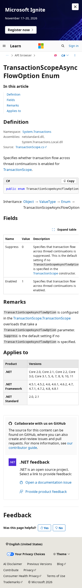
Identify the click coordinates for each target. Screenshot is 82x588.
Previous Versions (39, 564)
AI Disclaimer (12, 564)
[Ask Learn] (55, 55)
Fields (11, 100)
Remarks (13, 105)
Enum (65, 201)
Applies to (14, 111)
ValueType (47, 201)
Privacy (28, 570)
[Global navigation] (4, 46)
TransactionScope (17, 169)
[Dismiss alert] (75, 6)
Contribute (11, 570)
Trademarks (11, 582)
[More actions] (75, 55)
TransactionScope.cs (30, 147)
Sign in (74, 46)
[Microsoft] (41, 46)
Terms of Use (56, 576)
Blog (60, 564)
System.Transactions (36, 132)
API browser (23, 55)
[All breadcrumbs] (7, 55)
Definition (13, 94)
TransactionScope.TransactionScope (42, 318)
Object (28, 201)
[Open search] (63, 46)
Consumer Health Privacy (21, 576)
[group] (41, 264)
